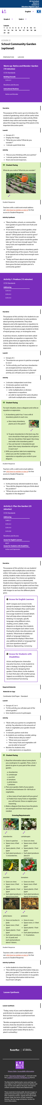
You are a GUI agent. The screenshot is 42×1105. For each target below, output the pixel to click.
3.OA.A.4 (8, 298)
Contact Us (35, 5)
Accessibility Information (26, 1071)
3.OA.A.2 (8, 290)
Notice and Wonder (11, 94)
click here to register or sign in (17, 210)
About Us (36, 3)
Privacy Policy (12, 1071)
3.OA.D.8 (8, 531)
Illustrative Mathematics (17, 1076)
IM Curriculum (34, 1)
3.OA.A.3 (8, 80)
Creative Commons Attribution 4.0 (18, 1078)
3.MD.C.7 (8, 520)
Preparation (8, 57)
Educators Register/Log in (30, 6)
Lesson (21, 57)
